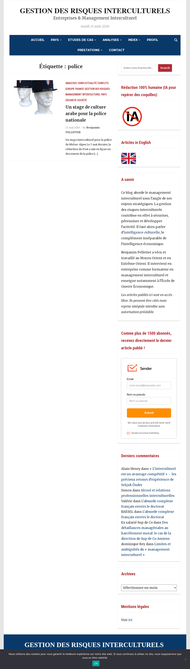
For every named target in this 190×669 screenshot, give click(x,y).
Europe (69, 88)
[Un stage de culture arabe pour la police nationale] (35, 97)
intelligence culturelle (142, 232)
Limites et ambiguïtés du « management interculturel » (146, 549)
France (79, 88)
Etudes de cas (80, 40)
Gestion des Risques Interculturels (95, 10)
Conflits (103, 83)
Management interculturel (82, 94)
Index (133, 40)
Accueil (38, 40)
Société (82, 100)
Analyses (111, 40)
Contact (117, 50)
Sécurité (70, 100)
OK (96, 663)
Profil (152, 40)
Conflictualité (87, 83)
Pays (55, 40)
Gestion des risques (97, 88)
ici (130, 620)
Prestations (89, 50)
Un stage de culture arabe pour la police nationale (85, 113)
